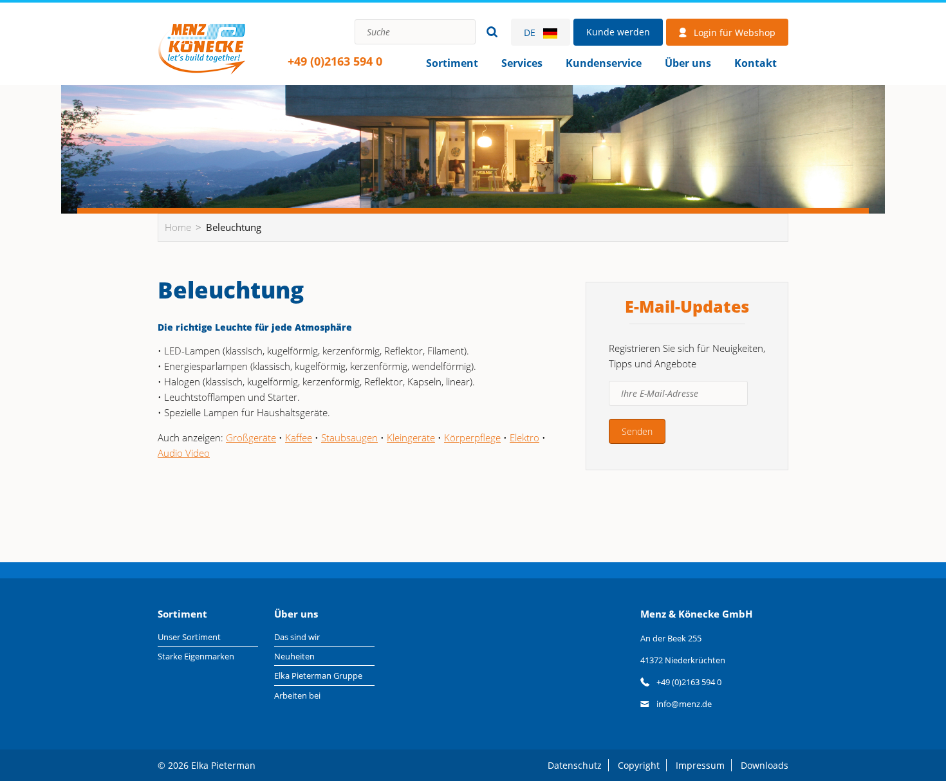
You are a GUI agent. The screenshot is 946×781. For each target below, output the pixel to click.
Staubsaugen (349, 437)
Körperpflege (472, 437)
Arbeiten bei (297, 695)
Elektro (524, 437)
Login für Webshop (734, 32)
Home (201, 48)
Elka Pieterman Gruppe (318, 675)
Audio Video (184, 452)
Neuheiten (294, 656)
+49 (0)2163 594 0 (335, 61)
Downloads (764, 765)
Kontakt (755, 63)
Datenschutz (575, 765)
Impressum (700, 765)
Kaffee (298, 437)
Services (522, 63)
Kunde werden (618, 32)
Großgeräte (251, 437)
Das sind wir (297, 637)
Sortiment (452, 63)
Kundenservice (604, 63)
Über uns (688, 63)
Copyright (639, 765)
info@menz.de (684, 704)
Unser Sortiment (189, 637)
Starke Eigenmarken (196, 656)
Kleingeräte (411, 437)
